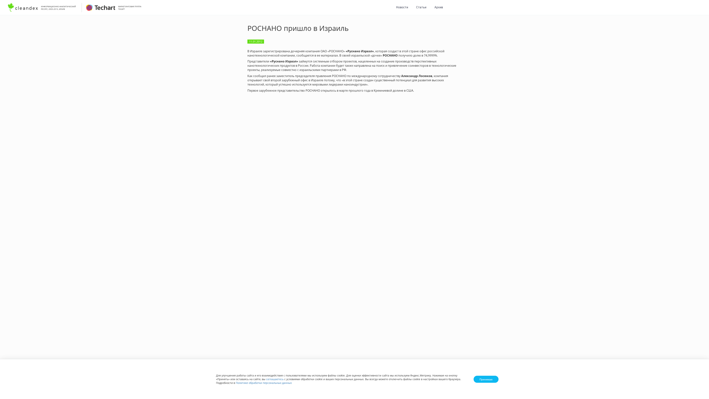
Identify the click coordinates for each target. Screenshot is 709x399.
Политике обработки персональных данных (264, 383)
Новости (402, 7)
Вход (700, 9)
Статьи (421, 7)
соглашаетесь (275, 379)
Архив (438, 7)
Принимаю (486, 379)
